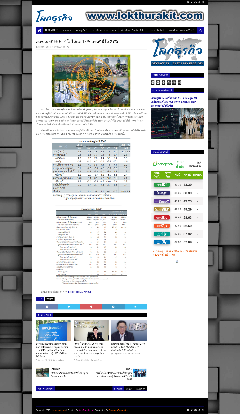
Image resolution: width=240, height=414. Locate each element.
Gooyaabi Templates (118, 410)
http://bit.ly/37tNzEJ (79, 291)
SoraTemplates (86, 410)
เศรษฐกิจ (80, 30)
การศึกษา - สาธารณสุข (104, 30)
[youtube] (195, 2)
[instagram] (203, 2)
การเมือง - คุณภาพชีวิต (180, 30)
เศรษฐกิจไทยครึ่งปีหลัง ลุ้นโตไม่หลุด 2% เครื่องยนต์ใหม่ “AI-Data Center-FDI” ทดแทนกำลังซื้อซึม (174, 102)
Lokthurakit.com (58, 410)
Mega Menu (50, 30)
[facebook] (187, 2)
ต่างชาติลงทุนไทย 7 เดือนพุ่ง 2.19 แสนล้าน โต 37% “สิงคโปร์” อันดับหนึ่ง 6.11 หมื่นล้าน (128, 346)
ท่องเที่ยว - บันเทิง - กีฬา (132, 30)
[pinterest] (199, 2)
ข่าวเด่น (67, 30)
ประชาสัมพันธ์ (157, 30)
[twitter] (191, 2)
